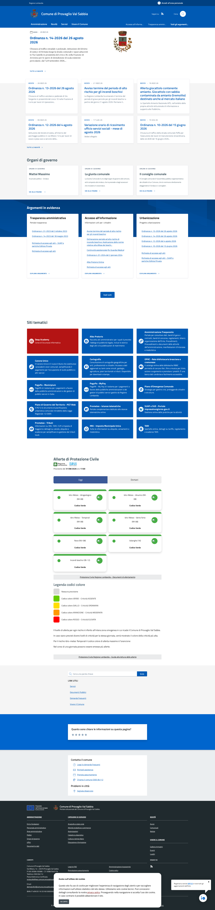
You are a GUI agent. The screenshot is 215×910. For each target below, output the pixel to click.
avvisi (31, 83)
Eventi (152, 850)
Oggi (80, 479)
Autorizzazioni (73, 831)
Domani (134, 479)
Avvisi (152, 824)
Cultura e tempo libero (76, 838)
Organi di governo (33, 838)
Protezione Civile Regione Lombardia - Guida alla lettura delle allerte (107, 656)
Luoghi (152, 854)
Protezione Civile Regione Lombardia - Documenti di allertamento (107, 577)
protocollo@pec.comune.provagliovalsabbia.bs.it (44, 879)
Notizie (152, 831)
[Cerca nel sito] (183, 14)
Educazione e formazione (77, 842)
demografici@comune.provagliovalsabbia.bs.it (43, 886)
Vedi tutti (107, 294)
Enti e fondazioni (33, 824)
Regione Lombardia (36, 3)
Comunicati (154, 827)
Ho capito (63, 901)
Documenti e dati (33, 846)
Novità (153, 817)
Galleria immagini (156, 846)
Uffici (29, 842)
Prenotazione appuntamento (78, 870)
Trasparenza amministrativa (158, 24)
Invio (142, 673)
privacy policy (93, 892)
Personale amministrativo (36, 827)
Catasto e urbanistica (75, 835)
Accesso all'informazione (136, 24)
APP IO (190, 883)
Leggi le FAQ (72, 866)
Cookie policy (113, 870)
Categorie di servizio (77, 817)
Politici (29, 835)
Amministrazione (34, 817)
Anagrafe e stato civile (76, 824)
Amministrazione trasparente (120, 866)
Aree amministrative (34, 831)
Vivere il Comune (157, 839)
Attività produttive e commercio (79, 827)
